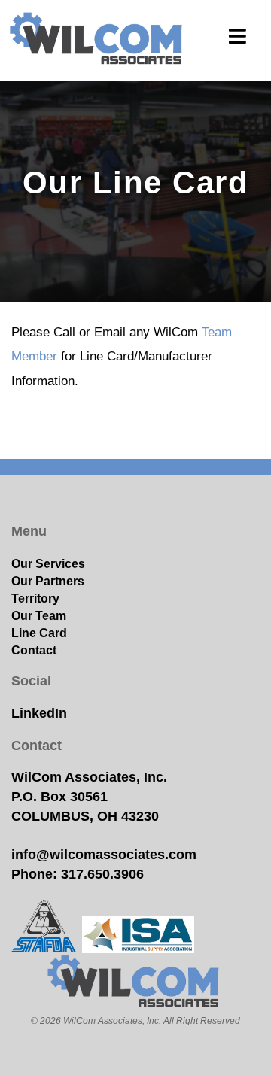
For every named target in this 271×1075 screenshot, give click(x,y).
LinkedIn (39, 713)
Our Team (38, 615)
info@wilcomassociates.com (103, 854)
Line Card (39, 632)
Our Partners (47, 581)
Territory (35, 598)
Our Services (48, 563)
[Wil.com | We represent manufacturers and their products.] (98, 40)
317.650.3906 (102, 874)
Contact (33, 650)
